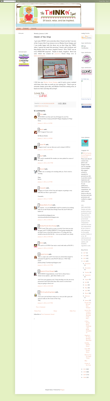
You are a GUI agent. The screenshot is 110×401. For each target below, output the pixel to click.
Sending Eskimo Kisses (87, 344)
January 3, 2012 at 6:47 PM (45, 182)
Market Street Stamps (50, 82)
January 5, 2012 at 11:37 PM (45, 303)
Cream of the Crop (88, 364)
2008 (84, 377)
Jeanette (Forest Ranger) (47, 271)
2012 (84, 261)
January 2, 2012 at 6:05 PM (45, 150)
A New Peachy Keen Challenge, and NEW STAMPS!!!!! (88, 327)
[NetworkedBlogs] (86, 106)
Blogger (62, 390)
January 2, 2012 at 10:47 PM (45, 163)
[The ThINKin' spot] (86, 97)
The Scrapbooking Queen (47, 292)
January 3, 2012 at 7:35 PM (45, 199)
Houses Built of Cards (46, 205)
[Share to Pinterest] (65, 103)
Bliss (86, 361)
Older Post (73, 311)
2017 (84, 253)
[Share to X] (62, 103)
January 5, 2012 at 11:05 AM (45, 286)
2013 (84, 258)
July (86, 282)
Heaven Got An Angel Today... (88, 356)
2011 (84, 369)
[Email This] (59, 103)
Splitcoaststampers (39, 56)
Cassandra (43, 188)
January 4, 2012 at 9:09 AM (45, 237)
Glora (41, 114)
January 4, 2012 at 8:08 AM (45, 220)
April (41, 156)
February (87, 296)
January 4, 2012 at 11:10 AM (45, 248)
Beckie (42, 129)
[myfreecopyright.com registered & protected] (86, 157)
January (87, 300)
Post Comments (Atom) (47, 314)
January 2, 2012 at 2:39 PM (45, 138)
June (86, 285)
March (87, 293)
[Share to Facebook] (64, 103)
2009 (84, 375)
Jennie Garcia (44, 254)
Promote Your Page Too (86, 99)
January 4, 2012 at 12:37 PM (45, 265)
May (86, 288)
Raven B (42, 169)
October (87, 272)
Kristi (41, 243)
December (87, 264)
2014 (84, 256)
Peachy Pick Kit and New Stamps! (88, 305)
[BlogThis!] (60, 103)
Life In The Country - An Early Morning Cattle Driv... (88, 314)
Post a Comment (40, 307)
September (88, 275)
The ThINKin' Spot (85, 79)
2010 (84, 372)
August (87, 279)
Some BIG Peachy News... (87, 350)
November (88, 268)
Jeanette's (57, 54)
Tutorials (33, 28)
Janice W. (42, 144)
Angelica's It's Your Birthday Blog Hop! (88, 337)
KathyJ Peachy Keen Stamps (48, 226)
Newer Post (37, 311)
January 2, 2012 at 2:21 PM (45, 123)
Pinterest (25, 28)
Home (19, 28)
